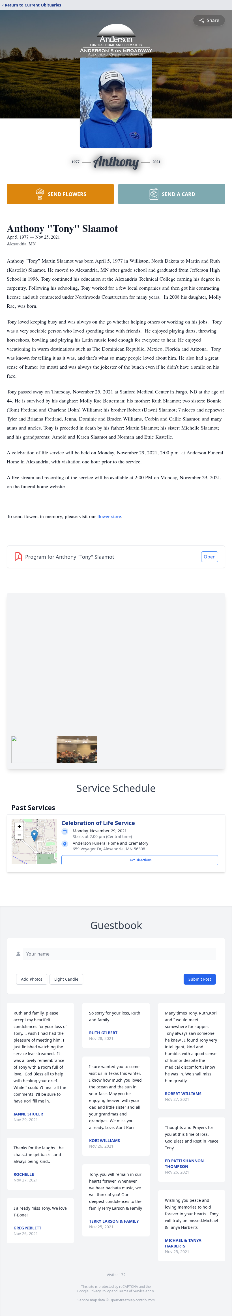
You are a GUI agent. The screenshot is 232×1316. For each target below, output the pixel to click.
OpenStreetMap (122, 1300)
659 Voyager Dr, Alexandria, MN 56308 (109, 848)
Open (210, 557)
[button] (34, 836)
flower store (109, 516)
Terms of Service (131, 1291)
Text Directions (140, 860)
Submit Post (199, 979)
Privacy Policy (100, 1291)
